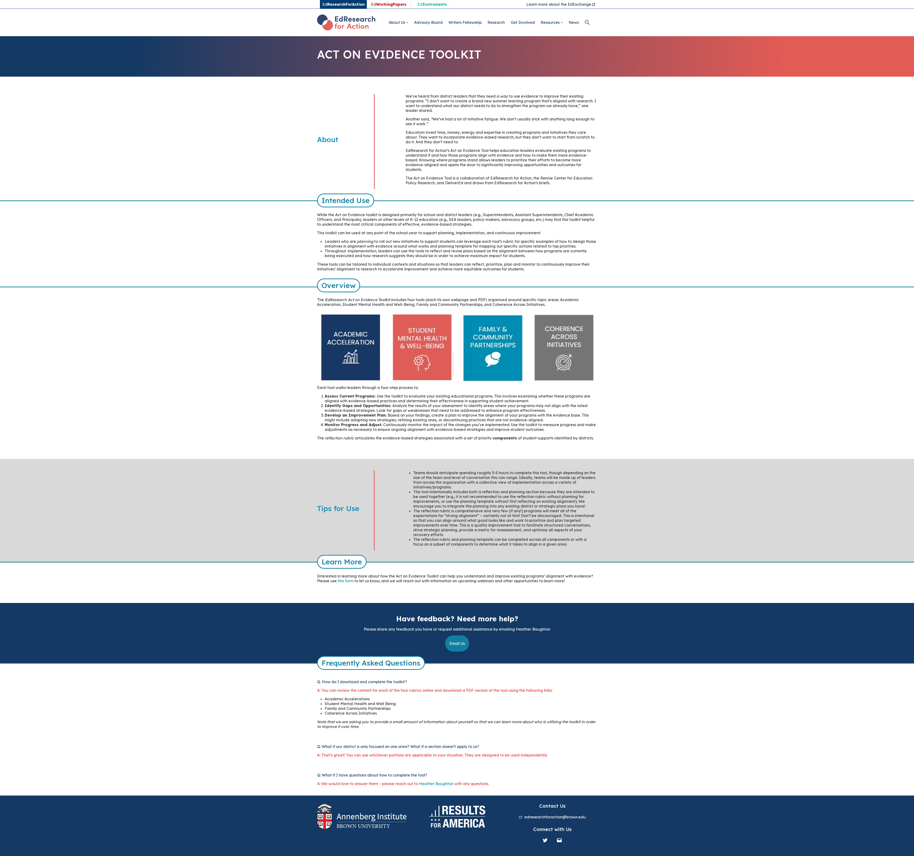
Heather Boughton (436, 783)
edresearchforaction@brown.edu (555, 817)
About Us (397, 22)
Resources (550, 22)
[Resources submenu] (562, 22)
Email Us (457, 643)
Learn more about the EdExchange (559, 4)
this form (345, 580)
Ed (389, 4)
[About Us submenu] (407, 22)
